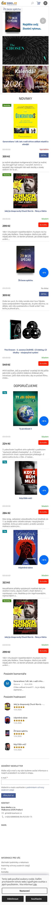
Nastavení (25, 890)
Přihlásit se (8, 795)
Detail (44, 155)
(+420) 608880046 (12, 817)
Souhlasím (36, 898)
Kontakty (4, 872)
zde (35, 884)
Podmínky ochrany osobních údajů (15, 865)
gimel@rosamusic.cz (13, 813)
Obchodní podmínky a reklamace (15, 862)
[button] (5, 21)
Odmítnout (12, 898)
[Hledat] (32, 3)
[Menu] (45, 3)
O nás (3, 869)
